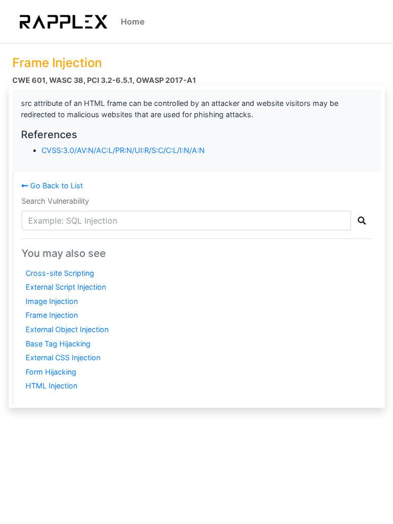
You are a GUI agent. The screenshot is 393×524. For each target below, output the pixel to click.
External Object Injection (67, 329)
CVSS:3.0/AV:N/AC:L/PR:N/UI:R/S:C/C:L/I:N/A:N (123, 150)
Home (133, 21)
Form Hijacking (51, 371)
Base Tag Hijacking (58, 343)
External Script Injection (66, 286)
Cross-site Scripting (60, 273)
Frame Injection (52, 315)
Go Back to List (55, 185)
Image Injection (52, 301)
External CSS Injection (63, 357)
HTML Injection (51, 385)
